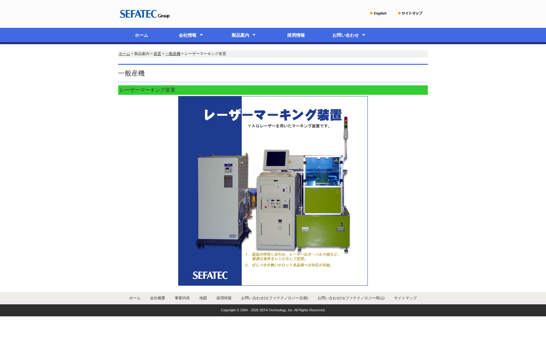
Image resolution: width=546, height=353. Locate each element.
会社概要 (157, 298)
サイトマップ (405, 298)
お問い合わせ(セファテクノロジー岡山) (351, 298)
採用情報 (296, 35)
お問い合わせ (345, 35)
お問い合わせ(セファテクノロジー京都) (274, 298)
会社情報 (188, 35)
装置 (157, 54)
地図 (203, 298)
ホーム (141, 35)
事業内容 (182, 298)
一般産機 (172, 54)
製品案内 (240, 35)
